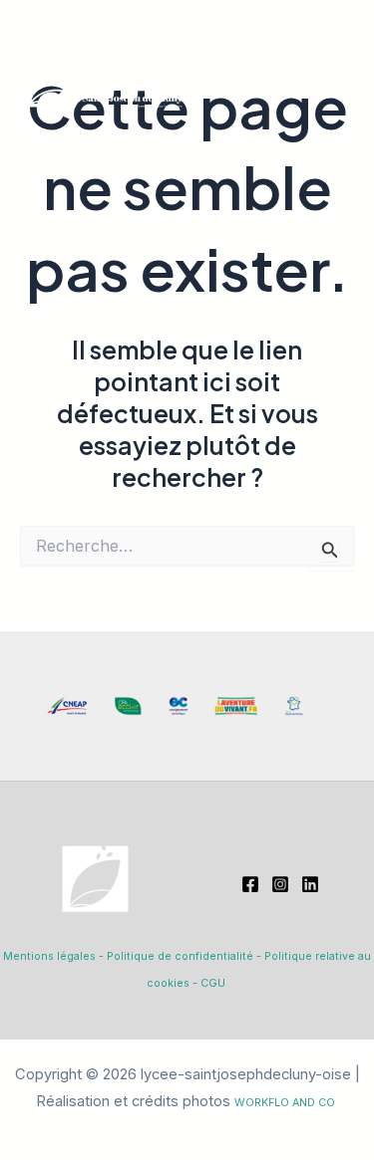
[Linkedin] (310, 884)
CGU (212, 983)
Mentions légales (49, 956)
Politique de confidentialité (180, 956)
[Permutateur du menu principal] (328, 76)
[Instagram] (280, 884)
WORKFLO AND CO (284, 1102)
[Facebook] (250, 884)
